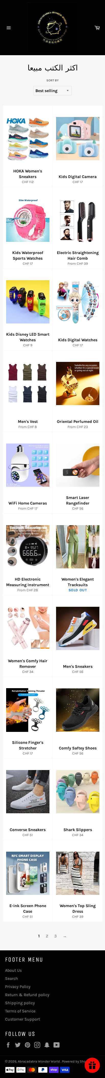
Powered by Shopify (76, 1061)
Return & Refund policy (27, 994)
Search (11, 978)
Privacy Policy (18, 986)
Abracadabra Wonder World (39, 1061)
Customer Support (22, 1019)
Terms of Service (20, 1011)
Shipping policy (20, 1002)
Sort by (52, 80)
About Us (13, 970)
